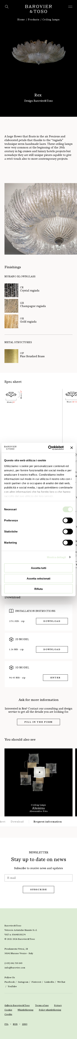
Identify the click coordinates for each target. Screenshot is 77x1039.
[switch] (68, 520)
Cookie (8, 1010)
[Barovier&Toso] (38, 9)
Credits (8, 1014)
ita (6, 1024)
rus (15, 1024)
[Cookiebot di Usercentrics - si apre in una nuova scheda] (48, 447)
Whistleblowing (25, 1010)
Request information (47, 821)
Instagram (23, 982)
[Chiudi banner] (71, 447)
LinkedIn (49, 982)
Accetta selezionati (38, 578)
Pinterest (36, 982)
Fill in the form (38, 722)
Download (52, 621)
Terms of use (42, 1005)
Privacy (58, 1005)
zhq (24, 1024)
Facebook (9, 982)
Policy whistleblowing (50, 1010)
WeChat (61, 982)
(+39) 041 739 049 (13, 963)
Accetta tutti (38, 567)
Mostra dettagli (56, 557)
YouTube (12, 986)
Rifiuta (38, 588)
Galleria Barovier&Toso (17, 1005)
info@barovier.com (14, 967)
